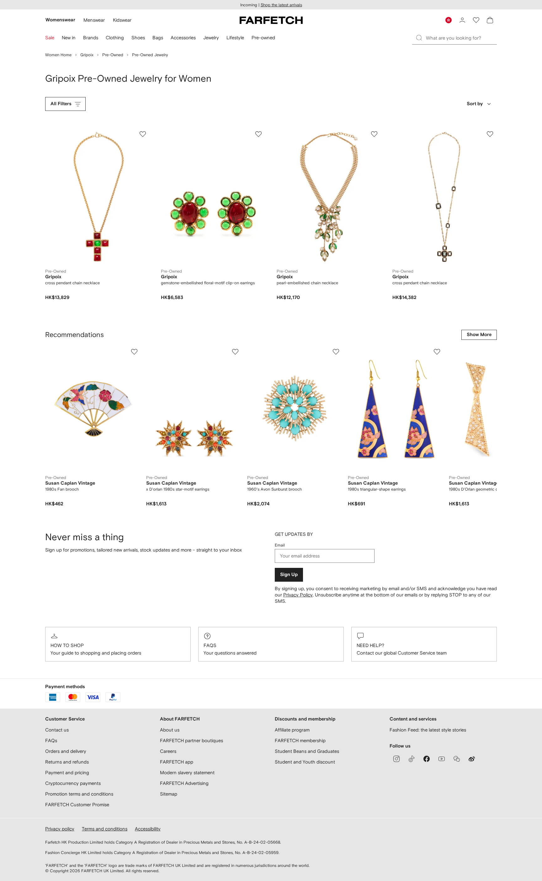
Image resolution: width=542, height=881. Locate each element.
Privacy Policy (298, 594)
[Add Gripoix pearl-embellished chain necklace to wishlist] (374, 134)
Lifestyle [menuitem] (235, 37)
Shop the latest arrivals (281, 5)
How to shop (67, 645)
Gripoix (86, 55)
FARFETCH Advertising (184, 783)
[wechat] (457, 759)
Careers (168, 751)
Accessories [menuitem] (183, 37)
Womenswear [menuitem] (60, 20)
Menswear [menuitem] (94, 20)
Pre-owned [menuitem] (263, 37)
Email (280, 545)
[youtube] (442, 759)
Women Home (58, 55)
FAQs (210, 645)
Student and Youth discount (305, 761)
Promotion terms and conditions (79, 793)
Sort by (475, 103)
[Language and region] (448, 20)
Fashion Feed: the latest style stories (428, 729)
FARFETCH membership (300, 740)
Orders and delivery (65, 751)
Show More (479, 334)
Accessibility (148, 828)
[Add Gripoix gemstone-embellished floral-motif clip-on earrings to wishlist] (258, 134)
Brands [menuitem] (90, 37)
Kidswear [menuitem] (122, 20)
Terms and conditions (104, 828)
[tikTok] (411, 759)
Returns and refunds (67, 761)
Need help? (370, 645)
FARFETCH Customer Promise (77, 804)
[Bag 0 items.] (490, 20)
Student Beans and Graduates (307, 751)
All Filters (61, 103)
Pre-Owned (112, 55)
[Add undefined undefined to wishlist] (134, 352)
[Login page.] (462, 20)
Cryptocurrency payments (73, 783)
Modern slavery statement (187, 772)
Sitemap (168, 793)
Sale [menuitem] (49, 37)
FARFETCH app (176, 761)
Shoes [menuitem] (138, 37)
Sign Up (289, 574)
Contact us (57, 729)
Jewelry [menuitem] (211, 37)
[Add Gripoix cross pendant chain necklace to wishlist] (143, 134)
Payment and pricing (67, 772)
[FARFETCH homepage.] (271, 20)
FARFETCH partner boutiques (191, 740)
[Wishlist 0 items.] (476, 20)
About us (169, 729)
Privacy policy (59, 828)
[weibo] (472, 759)
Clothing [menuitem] (115, 37)
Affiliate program (292, 729)
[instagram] (396, 759)
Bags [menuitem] (157, 37)
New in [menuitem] (69, 37)
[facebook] (426, 759)
